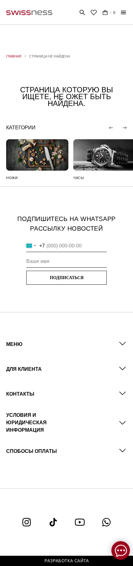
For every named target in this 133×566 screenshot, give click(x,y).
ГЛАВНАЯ (13, 56)
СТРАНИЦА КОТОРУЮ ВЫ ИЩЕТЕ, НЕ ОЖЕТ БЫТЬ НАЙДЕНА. (66, 96)
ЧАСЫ (78, 178)
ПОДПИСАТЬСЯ (67, 277)
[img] (37, 155)
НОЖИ (12, 178)
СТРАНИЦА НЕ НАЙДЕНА (49, 56)
